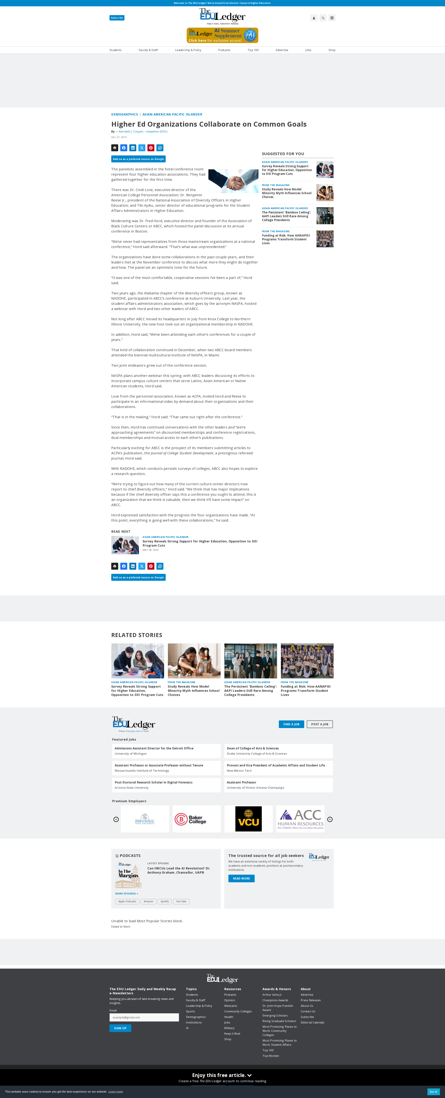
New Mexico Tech (239, 771)
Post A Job (319, 724)
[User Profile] (313, 17)
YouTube (181, 901)
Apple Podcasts (127, 901)
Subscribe (117, 17)
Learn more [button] (115, 1091)
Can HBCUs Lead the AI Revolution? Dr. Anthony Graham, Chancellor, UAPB (178, 870)
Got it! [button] (434, 1091)
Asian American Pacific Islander (172, 114)
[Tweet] (141, 147)
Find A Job (292, 724)
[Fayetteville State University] (248, 818)
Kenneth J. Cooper (131, 131)
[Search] (322, 17)
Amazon (148, 901)
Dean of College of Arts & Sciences (253, 748)
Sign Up (120, 1028)
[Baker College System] (300, 818)
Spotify (165, 901)
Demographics (124, 114)
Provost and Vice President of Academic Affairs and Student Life (276, 765)
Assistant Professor (241, 782)
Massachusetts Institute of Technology (142, 771)
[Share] (123, 147)
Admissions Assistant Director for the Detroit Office (154, 748)
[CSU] (197, 818)
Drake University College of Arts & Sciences (257, 754)
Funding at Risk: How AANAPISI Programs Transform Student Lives (286, 239)
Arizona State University (132, 788)
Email (113, 1010)
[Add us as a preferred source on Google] (159, 147)
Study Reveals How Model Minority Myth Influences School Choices (287, 193)
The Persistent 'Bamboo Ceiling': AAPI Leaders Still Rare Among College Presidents (286, 216)
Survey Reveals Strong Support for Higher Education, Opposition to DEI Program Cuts (200, 543)
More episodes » (126, 893)
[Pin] (150, 147)
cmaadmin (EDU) (156, 131)
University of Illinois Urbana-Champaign (255, 788)
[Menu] (332, 17)
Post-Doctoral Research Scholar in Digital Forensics (153, 782)
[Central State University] (145, 818)
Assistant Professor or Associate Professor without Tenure (159, 765)
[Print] (114, 147)
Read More (241, 878)
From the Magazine (276, 185)
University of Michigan (131, 754)
